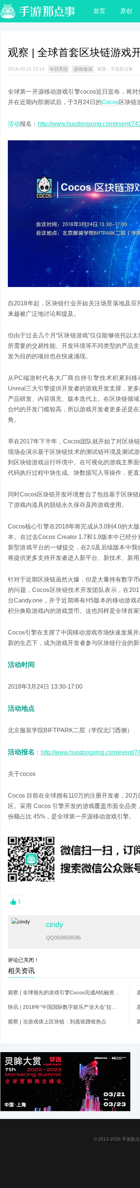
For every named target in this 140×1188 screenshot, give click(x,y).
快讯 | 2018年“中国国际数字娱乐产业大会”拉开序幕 (64, 1007)
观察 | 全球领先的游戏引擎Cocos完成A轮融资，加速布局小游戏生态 (64, 992)
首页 (99, 11)
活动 (14, 124)
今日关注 (59, 69)
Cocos (110, 102)
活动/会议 (83, 69)
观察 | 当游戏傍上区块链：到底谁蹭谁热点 (57, 1022)
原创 (126, 11)
